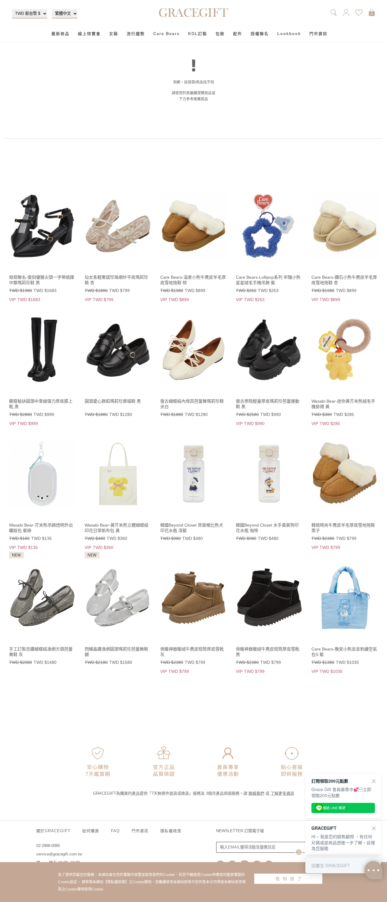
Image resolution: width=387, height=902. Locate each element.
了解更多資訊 (282, 793)
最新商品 (60, 33)
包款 (220, 33)
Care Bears (166, 33)
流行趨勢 (136, 33)
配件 (237, 33)
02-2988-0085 (48, 845)
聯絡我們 (256, 793)
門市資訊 (318, 33)
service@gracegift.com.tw (59, 854)
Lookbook (289, 33)
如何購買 (90, 831)
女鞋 (113, 33)
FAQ (115, 831)
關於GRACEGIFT (53, 831)
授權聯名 (260, 33)
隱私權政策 (170, 831)
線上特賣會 (89, 33)
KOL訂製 (197, 33)
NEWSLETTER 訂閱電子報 (240, 831)
